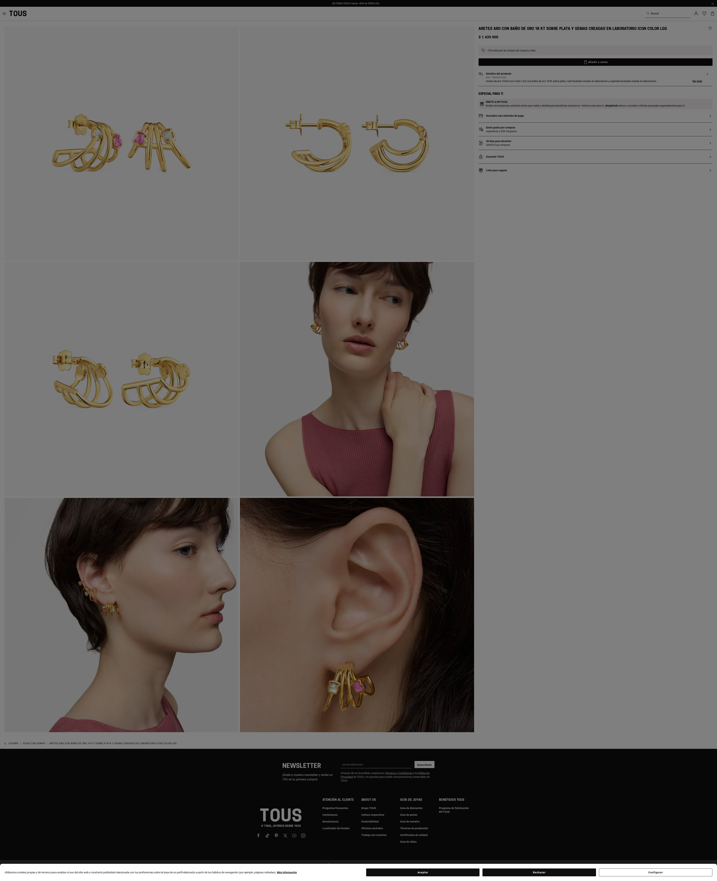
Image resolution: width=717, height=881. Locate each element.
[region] (358, 872)
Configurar (655, 872)
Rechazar (539, 872)
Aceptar (423, 872)
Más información (287, 872)
